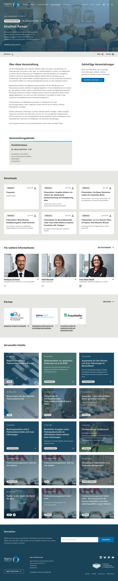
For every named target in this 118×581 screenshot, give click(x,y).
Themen (33, 4)
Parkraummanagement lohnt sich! (57, 497)
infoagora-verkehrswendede (40, 572)
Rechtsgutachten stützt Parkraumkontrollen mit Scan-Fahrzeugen (21, 432)
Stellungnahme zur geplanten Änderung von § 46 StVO (58, 362)
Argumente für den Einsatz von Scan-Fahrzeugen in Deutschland (94, 363)
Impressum (101, 574)
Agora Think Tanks (12, 571)
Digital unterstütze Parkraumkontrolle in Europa (20, 362)
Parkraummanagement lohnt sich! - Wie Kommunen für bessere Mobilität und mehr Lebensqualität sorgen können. (96, 500)
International (66, 4)
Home (5, 16)
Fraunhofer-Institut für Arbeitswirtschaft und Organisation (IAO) (68, 328)
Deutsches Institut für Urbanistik (15, 326)
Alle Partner (107, 301)
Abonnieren (106, 539)
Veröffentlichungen (42, 4)
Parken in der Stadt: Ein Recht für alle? (21, 497)
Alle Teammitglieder (104, 247)
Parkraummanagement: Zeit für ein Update (21, 464)
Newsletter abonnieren (91, 80)
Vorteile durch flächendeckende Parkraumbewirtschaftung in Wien (57, 400)
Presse (92, 4)
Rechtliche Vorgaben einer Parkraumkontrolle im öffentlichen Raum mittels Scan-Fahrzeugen (56, 433)
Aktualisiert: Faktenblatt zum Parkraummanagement (96, 464)
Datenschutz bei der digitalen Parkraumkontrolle (21, 397)
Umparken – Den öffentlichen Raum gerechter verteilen (96, 397)
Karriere (87, 574)
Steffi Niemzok (48, 279)
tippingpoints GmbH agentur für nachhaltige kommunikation (42, 327)
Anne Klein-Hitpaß (86, 279)
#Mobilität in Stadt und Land (12, 44)
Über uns (85, 4)
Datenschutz (110, 574)
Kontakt (98, 4)
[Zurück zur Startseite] (11, 4)
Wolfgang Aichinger (12, 279)
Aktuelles (25, 4)
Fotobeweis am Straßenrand (95, 429)
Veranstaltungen (55, 4)
